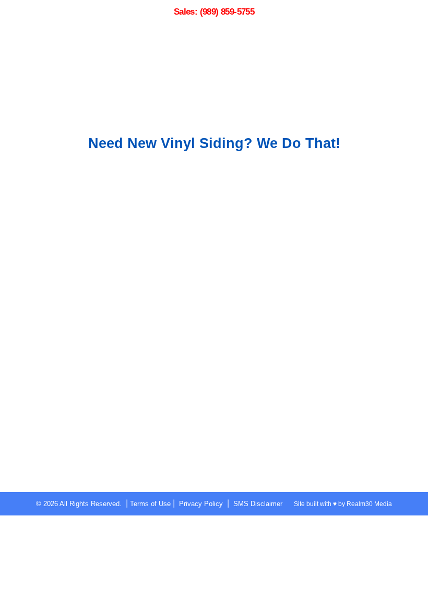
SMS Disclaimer (257, 504)
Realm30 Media (369, 504)
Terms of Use (150, 504)
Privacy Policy (201, 504)
